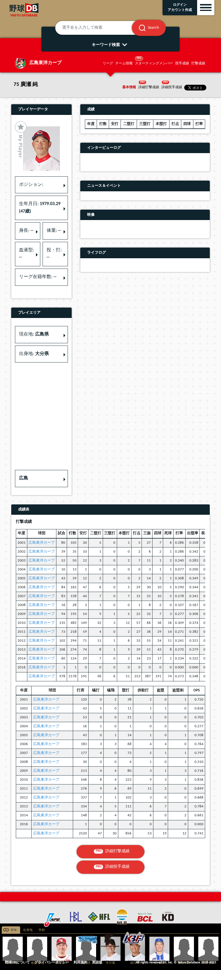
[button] (41, 478)
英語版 (97, 962)
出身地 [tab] (28, 930)
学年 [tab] (14, 930)
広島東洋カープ (41, 543)
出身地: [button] (34, 354)
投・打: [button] (54, 254)
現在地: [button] (34, 334)
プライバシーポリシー (52, 962)
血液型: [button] (26, 254)
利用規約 (80, 962)
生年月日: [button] (39, 208)
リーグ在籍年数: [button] (37, 277)
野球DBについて (17, 962)
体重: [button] (54, 230)
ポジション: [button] (31, 184)
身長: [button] (26, 230)
